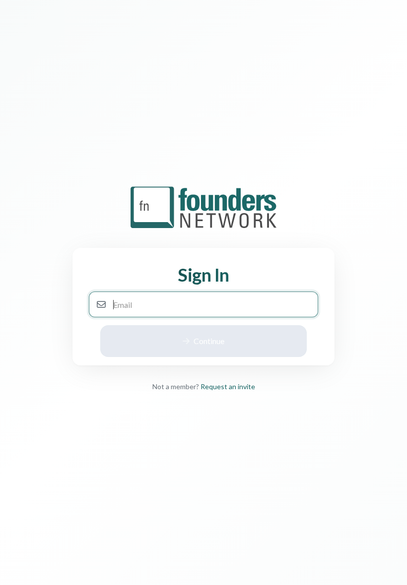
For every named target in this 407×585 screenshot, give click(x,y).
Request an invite (228, 386)
